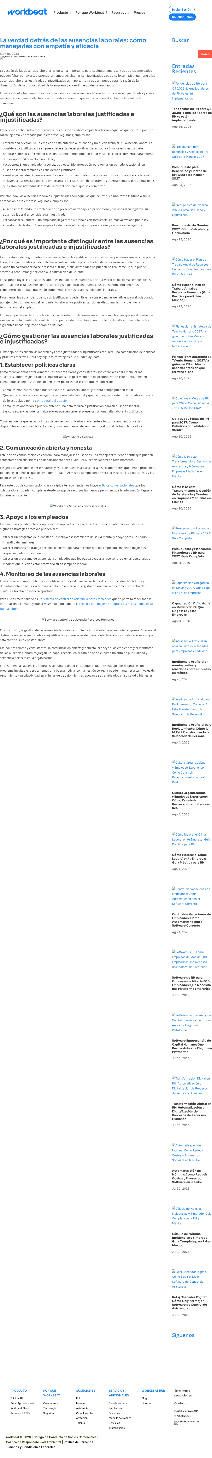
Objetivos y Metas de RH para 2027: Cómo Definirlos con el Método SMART (191, 424)
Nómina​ (80, 1403)
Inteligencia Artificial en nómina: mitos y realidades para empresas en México (191, 667)
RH (78, 1398)
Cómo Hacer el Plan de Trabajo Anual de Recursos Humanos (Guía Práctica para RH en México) (191, 292)
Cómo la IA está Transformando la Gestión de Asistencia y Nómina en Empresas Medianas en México (191, 494)
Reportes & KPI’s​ (20, 1413)
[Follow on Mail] (183, 1356)
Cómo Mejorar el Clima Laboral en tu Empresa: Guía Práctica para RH (189, 858)
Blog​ (144, 1398)
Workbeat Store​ (20, 1408)
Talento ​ (81, 1422)
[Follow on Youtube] (175, 1356)
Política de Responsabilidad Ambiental (33, 1442)
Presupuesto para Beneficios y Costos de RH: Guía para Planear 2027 (189, 172)
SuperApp (22, 1403)
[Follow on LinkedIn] (192, 1348)
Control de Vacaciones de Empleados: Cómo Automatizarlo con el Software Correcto (191, 920)
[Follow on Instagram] (183, 1348)
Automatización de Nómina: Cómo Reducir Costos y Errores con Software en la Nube (189, 1176)
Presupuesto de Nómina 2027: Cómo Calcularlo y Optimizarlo (190, 229)
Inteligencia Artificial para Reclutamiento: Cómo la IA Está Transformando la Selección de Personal (191, 730)
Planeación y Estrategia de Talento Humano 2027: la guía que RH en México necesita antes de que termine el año (191, 364)
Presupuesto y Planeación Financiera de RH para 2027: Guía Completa (191, 552)
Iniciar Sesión (181, 9)
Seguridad (49, 1413)
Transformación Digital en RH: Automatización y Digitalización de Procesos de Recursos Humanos (191, 1111)
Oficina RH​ (17, 1398)
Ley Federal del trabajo (51, 401)
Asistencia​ (82, 1408)
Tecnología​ (49, 1408)
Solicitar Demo (182, 17)
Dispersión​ (115, 1413)
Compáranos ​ (51, 1403)
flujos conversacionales (118, 485)
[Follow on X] (200, 1348)
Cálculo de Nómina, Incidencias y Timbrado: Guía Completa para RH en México (191, 1239)
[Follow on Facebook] (175, 1348)
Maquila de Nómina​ (120, 1417)
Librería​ (146, 1403)
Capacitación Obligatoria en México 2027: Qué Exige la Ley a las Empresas (191, 609)
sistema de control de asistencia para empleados (77, 599)
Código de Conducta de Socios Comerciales (65, 1437)
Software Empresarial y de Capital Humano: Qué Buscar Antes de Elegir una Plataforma (192, 1046)
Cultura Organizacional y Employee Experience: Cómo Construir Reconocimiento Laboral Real (191, 800)
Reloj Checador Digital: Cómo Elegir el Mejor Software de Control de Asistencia (189, 1302)
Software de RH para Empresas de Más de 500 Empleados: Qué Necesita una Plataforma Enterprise (191, 983)
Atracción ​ (82, 1417)
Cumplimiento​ (84, 1413)
